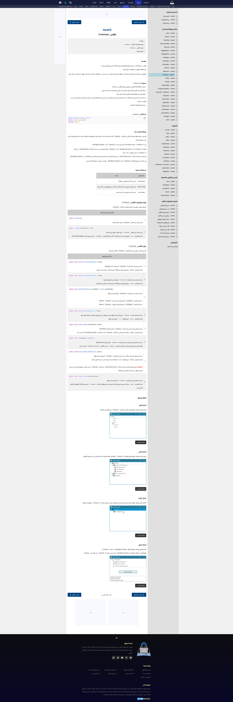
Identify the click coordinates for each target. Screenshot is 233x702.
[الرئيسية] (172, 2)
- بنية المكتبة (169, 23)
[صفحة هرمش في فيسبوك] (126, 657)
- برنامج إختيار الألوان (167, 212)
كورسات (130, 2)
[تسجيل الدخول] (60, 2)
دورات (138, 2)
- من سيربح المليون (167, 209)
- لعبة (167, 233)
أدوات (94, 2)
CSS (86, 6)
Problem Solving (142, 6)
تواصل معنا (146, 673)
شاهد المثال (141, 442)
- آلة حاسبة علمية (167, 229)
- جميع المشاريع (168, 205)
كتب (115, 2)
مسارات (146, 2)
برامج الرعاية (111, 673)
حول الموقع (146, 670)
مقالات (108, 2)
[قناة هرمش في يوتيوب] (122, 657)
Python (108, 6)
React (101, 6)
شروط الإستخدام (93, 670)
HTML (81, 6)
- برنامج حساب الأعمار (166, 216)
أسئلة (101, 2)
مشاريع (122, 2)
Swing (132, 6)
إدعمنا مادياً (129, 673)
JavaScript (93, 6)
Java (119, 6)
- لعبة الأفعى (166, 223)
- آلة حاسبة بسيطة (167, 226)
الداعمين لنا (95, 673)
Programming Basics (65, 6)
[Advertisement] (107, 14)
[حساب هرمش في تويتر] (130, 657)
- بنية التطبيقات (168, 20)
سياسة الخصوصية (110, 670)
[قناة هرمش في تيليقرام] (118, 657)
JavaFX (125, 6)
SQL (75, 6)
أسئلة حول (172, 246)
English (152, 6)
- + (165, 92)
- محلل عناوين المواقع (166, 219)
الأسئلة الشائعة (128, 670)
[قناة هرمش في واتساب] (113, 657)
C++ (114, 6)
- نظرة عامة (169, 16)
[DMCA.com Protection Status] (144, 700)
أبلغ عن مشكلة (145, 677)
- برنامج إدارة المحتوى (166, 236)
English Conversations (164, 6)
